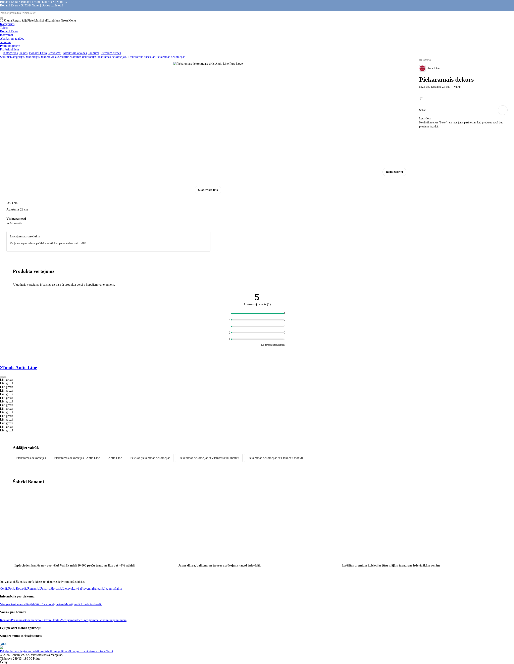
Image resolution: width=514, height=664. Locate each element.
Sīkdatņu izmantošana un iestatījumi (90, 651)
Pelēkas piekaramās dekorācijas (150, 458)
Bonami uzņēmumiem (112, 620)
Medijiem (67, 620)
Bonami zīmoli (33, 620)
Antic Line (115, 458)
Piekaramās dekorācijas (111, 56)
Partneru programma (86, 620)
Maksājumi (71, 604)
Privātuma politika (55, 651)
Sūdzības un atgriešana (49, 604)
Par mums (17, 620)
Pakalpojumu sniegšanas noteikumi (22, 651)
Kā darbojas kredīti (90, 604)
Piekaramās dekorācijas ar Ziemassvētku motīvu (208, 458)
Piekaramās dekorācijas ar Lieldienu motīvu (275, 458)
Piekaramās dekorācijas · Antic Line (77, 458)
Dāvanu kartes (51, 620)
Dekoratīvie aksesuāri (53, 56)
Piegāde (30, 604)
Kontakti (5, 620)
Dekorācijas (32, 56)
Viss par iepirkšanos (12, 604)
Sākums (5, 56)
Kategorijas (17, 56)
